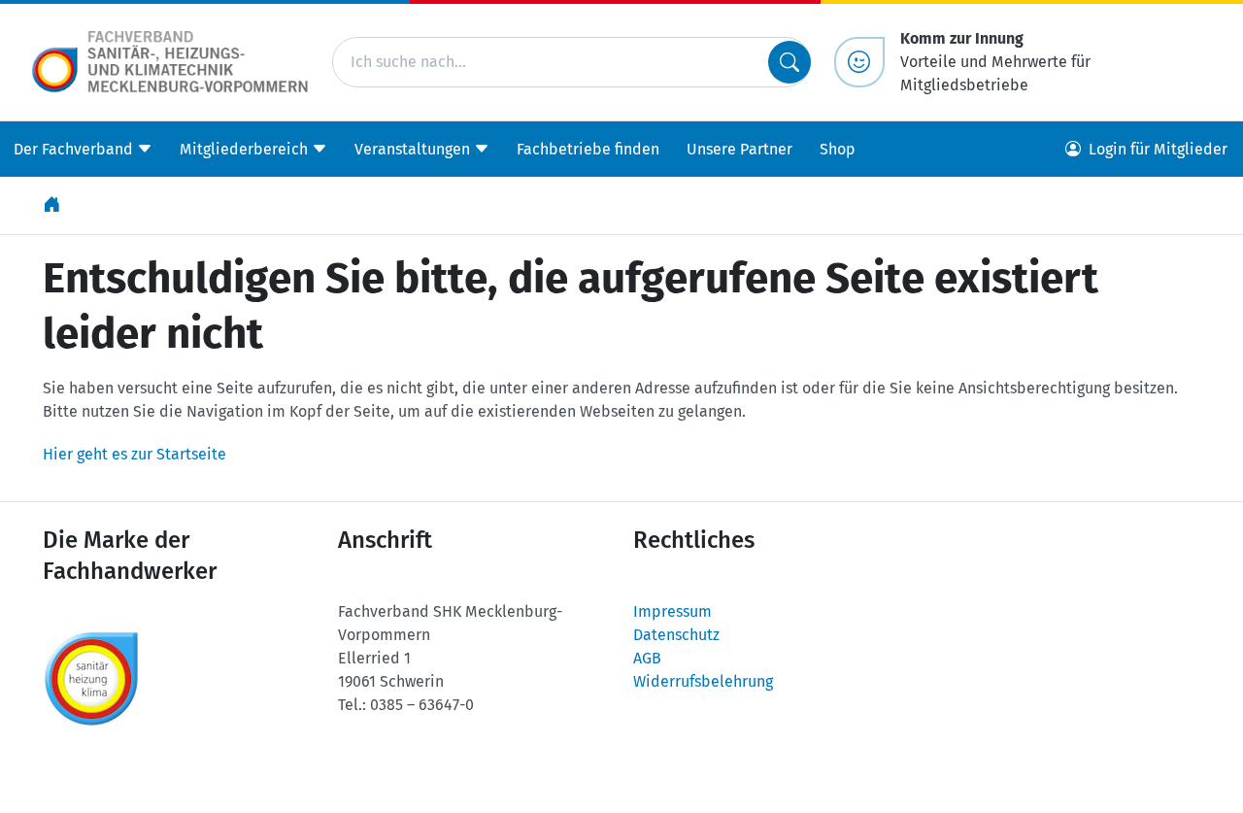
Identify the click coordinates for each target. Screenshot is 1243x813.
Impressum (672, 611)
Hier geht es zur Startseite (134, 454)
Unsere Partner (739, 149)
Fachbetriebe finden (588, 149)
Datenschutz (676, 635)
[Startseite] (53, 205)
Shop (838, 149)
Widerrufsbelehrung (703, 681)
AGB (647, 658)
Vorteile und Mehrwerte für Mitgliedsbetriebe (995, 61)
